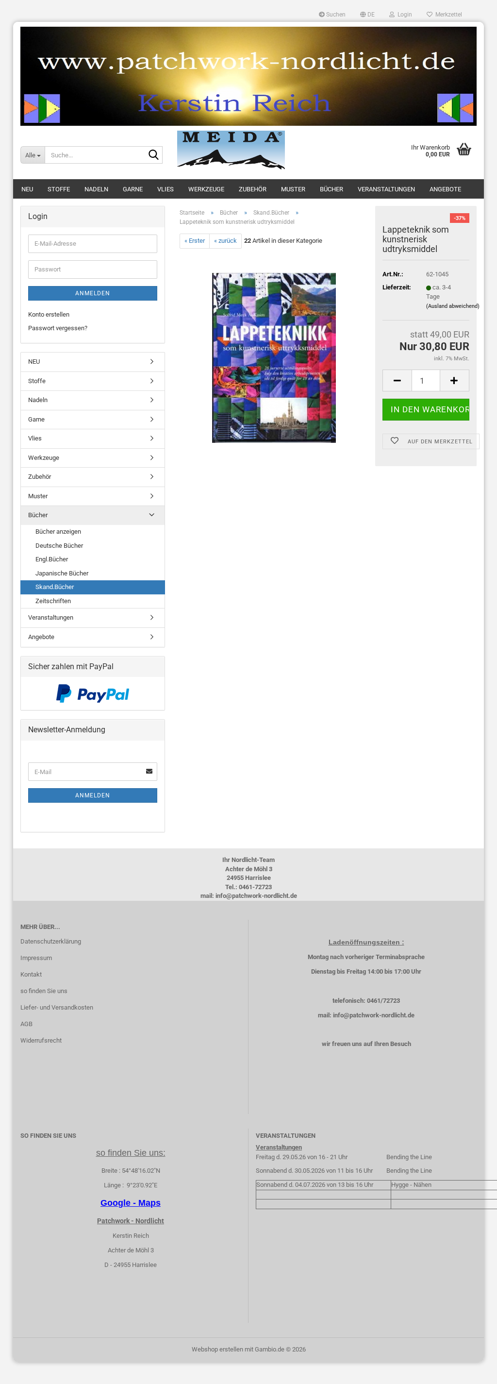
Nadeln (96, 189)
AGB (26, 1024)
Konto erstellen (48, 314)
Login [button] (403, 14)
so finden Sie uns (43, 991)
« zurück (225, 240)
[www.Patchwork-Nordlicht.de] (248, 76)
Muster (293, 189)
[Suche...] (153, 155)
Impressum (36, 958)
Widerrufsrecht (41, 1040)
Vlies (165, 189)
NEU (27, 189)
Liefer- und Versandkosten (56, 1007)
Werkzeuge (206, 189)
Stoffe (59, 189)
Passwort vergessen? (57, 328)
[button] (367, 14)
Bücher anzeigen (58, 531)
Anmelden (92, 293)
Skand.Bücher (54, 587)
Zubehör (252, 189)
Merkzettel (447, 14)
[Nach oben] (470, 1369)
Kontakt (31, 974)
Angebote (445, 189)
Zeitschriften (53, 601)
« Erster (194, 240)
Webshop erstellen (217, 1349)
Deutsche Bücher (59, 545)
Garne (133, 189)
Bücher (331, 189)
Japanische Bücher (61, 573)
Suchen (335, 14)
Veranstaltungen (386, 189)
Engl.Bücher (51, 559)
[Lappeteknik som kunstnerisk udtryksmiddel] (274, 357)
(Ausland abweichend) (453, 306)
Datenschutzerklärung (50, 941)
